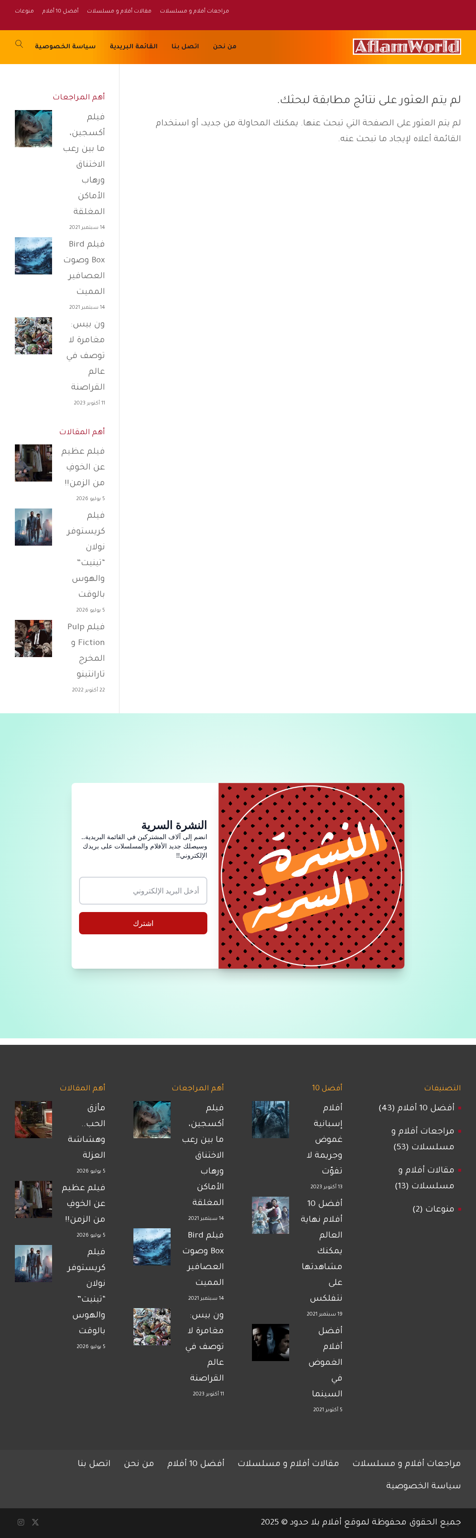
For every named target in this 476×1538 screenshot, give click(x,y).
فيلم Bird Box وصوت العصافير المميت (84, 269)
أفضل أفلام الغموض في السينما (325, 1363)
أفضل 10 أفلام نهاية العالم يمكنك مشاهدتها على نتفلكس (322, 1252)
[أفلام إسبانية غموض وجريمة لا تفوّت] (270, 1123)
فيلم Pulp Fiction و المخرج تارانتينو (86, 651)
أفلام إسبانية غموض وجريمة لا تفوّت (325, 1140)
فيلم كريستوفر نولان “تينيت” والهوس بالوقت (86, 556)
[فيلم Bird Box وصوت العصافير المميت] (33, 259)
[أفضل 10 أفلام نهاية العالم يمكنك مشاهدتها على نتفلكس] (270, 1218)
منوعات (440, 1210)
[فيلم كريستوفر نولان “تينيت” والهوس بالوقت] (33, 530)
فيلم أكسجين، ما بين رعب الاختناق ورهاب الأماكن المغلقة (84, 165)
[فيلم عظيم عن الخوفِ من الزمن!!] (33, 466)
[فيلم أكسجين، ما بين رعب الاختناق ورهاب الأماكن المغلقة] (33, 132)
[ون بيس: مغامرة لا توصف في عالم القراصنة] (33, 339)
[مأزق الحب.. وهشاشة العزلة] (33, 1123)
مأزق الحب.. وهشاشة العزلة (87, 1132)
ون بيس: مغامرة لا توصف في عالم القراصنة (85, 356)
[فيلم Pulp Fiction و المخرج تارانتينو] (33, 642)
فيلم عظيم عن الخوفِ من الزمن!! (83, 468)
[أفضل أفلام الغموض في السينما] (270, 1346)
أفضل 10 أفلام (426, 1109)
